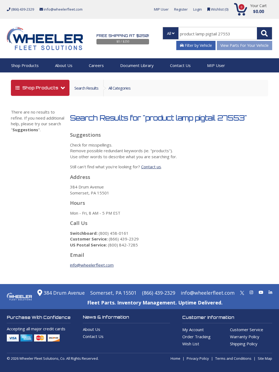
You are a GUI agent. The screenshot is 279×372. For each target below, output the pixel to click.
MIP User (161, 9)
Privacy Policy (198, 358)
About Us (63, 65)
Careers (96, 65)
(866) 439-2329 (22, 9)
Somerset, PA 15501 (113, 292)
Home (175, 358)
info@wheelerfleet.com (63, 9)
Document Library (137, 65)
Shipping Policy (243, 343)
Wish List (190, 343)
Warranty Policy (244, 336)
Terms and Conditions (233, 358)
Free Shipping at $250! (122, 35)
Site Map (265, 358)
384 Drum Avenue (63, 292)
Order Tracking (196, 336)
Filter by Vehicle (198, 45)
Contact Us (180, 65)
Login (197, 9)
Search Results (86, 88)
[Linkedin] (270, 292)
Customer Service (246, 329)
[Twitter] (242, 292)
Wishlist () (219, 9)
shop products (40, 87)
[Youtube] (261, 292)
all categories (119, 88)
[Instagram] (251, 292)
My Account (193, 329)
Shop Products (25, 65)
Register (181, 9)
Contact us (151, 166)
